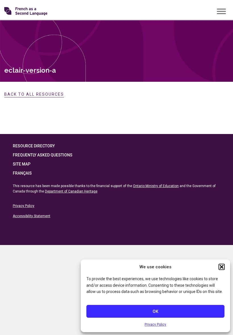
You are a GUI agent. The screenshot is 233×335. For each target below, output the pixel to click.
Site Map (21, 164)
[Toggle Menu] (221, 11)
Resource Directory (34, 146)
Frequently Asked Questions (42, 155)
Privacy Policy (155, 324)
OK (155, 311)
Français (22, 173)
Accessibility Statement (31, 216)
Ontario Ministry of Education (156, 186)
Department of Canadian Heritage (71, 191)
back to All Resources (34, 94)
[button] (221, 267)
